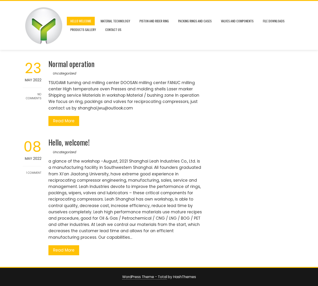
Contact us (113, 29)
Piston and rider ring (154, 20)
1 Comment (33, 173)
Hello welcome (80, 20)
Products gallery (83, 29)
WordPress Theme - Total (144, 276)
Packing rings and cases (195, 20)
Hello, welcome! (69, 142)
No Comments (33, 96)
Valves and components (237, 20)
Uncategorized (64, 73)
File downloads (273, 20)
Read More (63, 121)
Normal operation (71, 63)
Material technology (115, 20)
